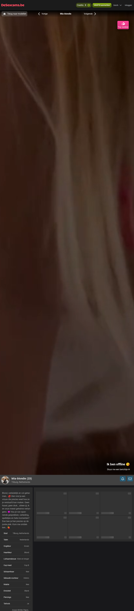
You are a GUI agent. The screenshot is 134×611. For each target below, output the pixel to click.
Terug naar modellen (16, 14)
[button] (117, 5)
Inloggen (128, 5)
